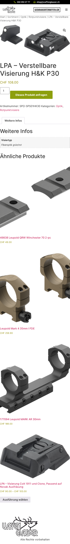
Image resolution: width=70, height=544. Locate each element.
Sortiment (13, 17)
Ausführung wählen (15, 499)
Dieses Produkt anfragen (31, 94)
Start (2, 17)
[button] (66, 10)
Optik (24, 17)
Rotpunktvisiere (37, 17)
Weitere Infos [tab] (13, 120)
